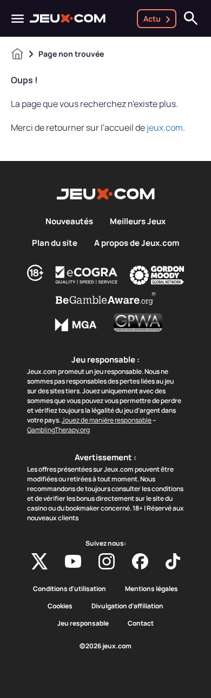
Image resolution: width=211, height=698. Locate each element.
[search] (191, 18)
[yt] (73, 561)
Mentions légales (151, 589)
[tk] (173, 561)
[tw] (39, 561)
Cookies (60, 606)
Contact (141, 623)
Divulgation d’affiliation (127, 606)
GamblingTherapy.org (58, 429)
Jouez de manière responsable (106, 420)
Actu (152, 19)
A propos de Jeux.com (136, 243)
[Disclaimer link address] (86, 275)
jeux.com (165, 127)
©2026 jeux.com (105, 646)
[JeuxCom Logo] (68, 18)
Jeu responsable (83, 623)
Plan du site (54, 243)
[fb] (140, 561)
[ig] (106, 561)
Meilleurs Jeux (138, 221)
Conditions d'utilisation (69, 589)
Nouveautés (69, 221)
